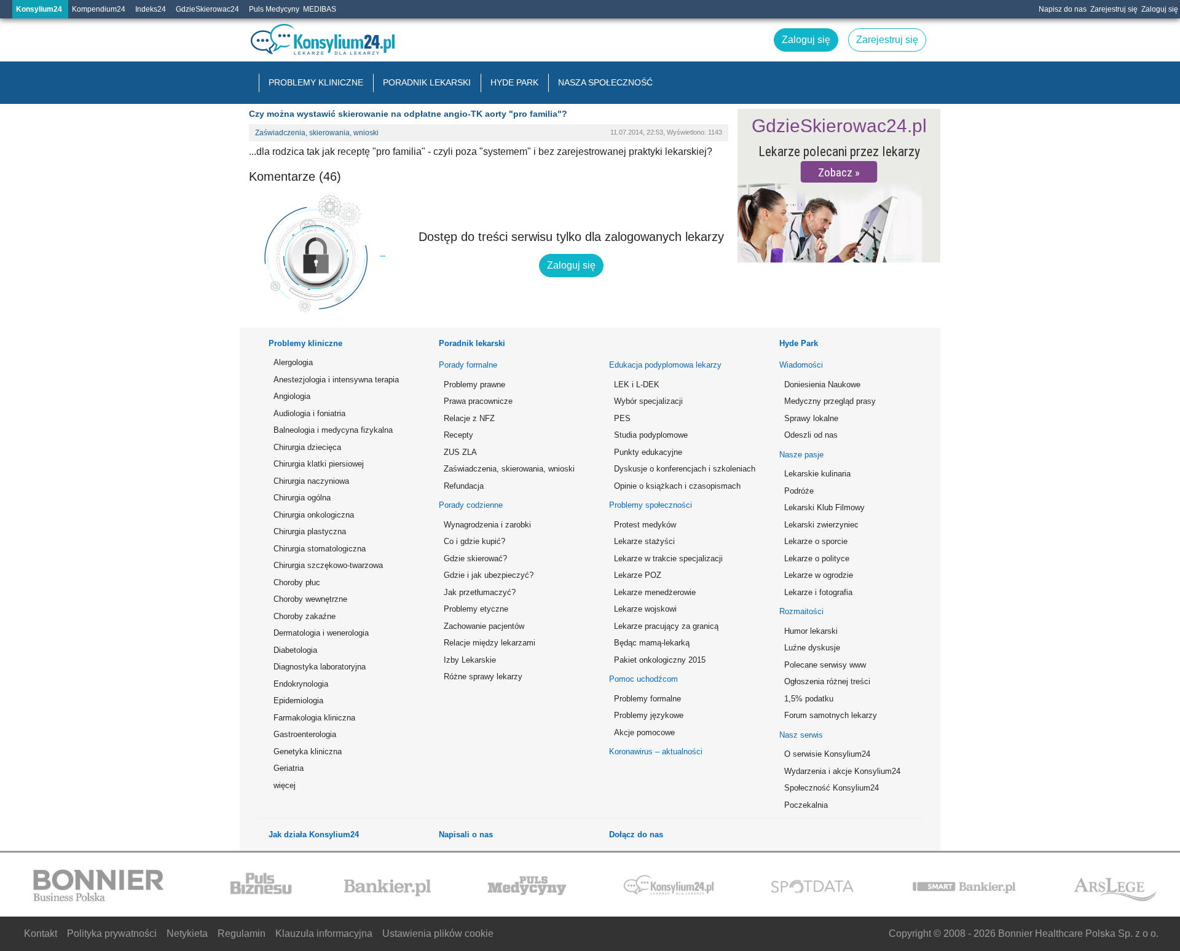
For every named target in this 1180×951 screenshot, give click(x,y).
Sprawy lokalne (811, 418)
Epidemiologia (298, 700)
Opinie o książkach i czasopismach (677, 486)
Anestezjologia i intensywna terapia (336, 379)
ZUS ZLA (460, 452)
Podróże (799, 490)
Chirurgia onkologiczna (313, 514)
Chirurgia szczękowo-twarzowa (328, 565)
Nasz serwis (801, 735)
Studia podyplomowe (651, 435)
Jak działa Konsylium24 (314, 834)
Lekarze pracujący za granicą (666, 626)
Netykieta (187, 933)
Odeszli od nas (811, 435)
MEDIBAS (319, 9)
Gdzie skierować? (475, 558)
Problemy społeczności (650, 505)
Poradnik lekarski (427, 82)
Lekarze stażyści (644, 541)
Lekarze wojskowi (645, 609)
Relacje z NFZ (469, 418)
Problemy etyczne (476, 609)
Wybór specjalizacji (648, 401)
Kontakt (40, 933)
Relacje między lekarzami (489, 642)
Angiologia (291, 396)
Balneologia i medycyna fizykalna (333, 430)
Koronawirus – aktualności (655, 751)
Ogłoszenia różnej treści (827, 681)
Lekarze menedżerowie (655, 592)
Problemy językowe (648, 715)
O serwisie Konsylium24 (827, 754)
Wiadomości (801, 364)
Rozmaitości (801, 611)
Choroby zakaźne (304, 616)
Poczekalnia (806, 805)
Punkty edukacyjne (648, 452)
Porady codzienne (471, 505)
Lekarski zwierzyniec (821, 524)
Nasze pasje (801, 454)
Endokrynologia (300, 684)
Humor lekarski (811, 631)
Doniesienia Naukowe (822, 384)
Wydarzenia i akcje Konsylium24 (842, 771)
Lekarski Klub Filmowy (824, 507)
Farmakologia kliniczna (314, 717)
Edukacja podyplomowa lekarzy (665, 364)
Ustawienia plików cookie (438, 933)
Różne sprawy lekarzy (483, 676)
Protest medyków (645, 524)
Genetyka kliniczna (307, 751)
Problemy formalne (647, 698)
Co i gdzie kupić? (474, 541)
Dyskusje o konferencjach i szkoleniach (682, 468)
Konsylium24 (39, 9)
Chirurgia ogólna (302, 497)
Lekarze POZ (637, 575)
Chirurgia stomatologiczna (319, 548)
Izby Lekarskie (470, 660)
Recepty (458, 435)
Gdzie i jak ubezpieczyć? (488, 575)
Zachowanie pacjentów (484, 626)
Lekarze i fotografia (818, 592)
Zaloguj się (1159, 9)
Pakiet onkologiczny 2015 (660, 660)
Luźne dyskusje (812, 647)
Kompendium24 (98, 9)
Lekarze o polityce (816, 558)
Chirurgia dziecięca (307, 447)
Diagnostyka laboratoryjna (319, 666)
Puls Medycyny (274, 9)
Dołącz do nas (636, 834)
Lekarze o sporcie (816, 541)
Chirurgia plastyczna (309, 531)
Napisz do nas (1063, 9)
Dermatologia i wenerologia (321, 632)
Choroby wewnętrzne (310, 599)
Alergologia (293, 362)
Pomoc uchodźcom (643, 679)
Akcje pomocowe (644, 732)
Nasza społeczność (605, 82)
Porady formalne (468, 364)
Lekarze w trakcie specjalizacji (668, 558)
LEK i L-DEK (636, 384)
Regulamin (242, 933)
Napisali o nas (466, 834)
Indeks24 (150, 9)
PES (622, 418)
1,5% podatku (808, 698)
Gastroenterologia (304, 734)
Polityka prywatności (112, 933)
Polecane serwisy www (825, 664)
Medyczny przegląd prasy (830, 401)
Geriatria (288, 768)
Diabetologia (295, 650)
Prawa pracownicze (478, 401)
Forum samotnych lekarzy (830, 715)
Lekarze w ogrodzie (818, 575)
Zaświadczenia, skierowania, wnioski (317, 132)
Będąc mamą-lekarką (652, 642)
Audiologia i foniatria (309, 413)
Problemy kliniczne (316, 82)
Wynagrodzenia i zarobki (487, 524)
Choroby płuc (296, 582)
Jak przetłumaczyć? (480, 592)
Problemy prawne (474, 384)
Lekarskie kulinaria (817, 473)
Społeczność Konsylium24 (831, 787)
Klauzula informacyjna (323, 933)
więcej (284, 785)
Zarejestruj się (1114, 9)
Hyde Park (514, 82)
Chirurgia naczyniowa (311, 481)
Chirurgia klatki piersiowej (318, 463)
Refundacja (464, 486)
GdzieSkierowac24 (207, 9)
